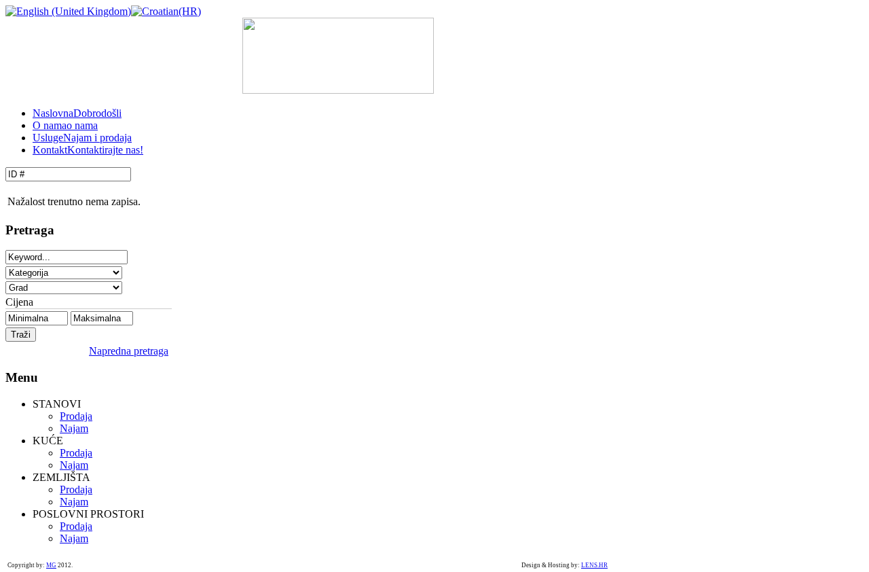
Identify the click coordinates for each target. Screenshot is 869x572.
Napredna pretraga (128, 351)
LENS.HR (594, 565)
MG (51, 565)
